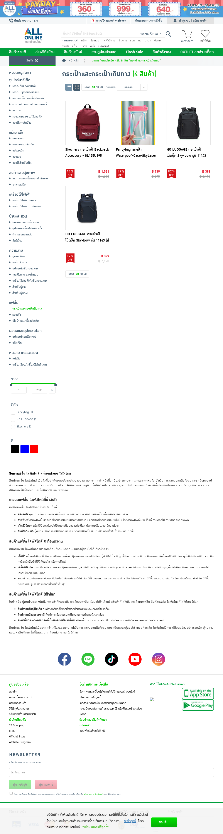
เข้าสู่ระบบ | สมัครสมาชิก (193, 21)
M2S (12, 731)
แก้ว (74, 46)
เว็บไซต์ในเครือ (18, 720)
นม (140, 40)
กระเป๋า (65, 46)
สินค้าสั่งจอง (162, 52)
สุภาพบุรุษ (20, 784)
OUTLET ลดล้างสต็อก (197, 52)
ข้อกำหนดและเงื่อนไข (93, 684)
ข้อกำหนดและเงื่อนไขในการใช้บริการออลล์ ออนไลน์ (107, 691)
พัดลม (157, 40)
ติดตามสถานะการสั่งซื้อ (148, 21)
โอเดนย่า (96, 40)
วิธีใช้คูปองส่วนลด (19, 708)
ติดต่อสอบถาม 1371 (25, 21)
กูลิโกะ (84, 40)
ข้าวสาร (122, 40)
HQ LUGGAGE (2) (27, 419)
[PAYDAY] (111, 8)
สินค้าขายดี (17, 52)
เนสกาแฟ (103, 46)
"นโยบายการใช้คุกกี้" (95, 827)
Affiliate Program (20, 742)
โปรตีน (83, 46)
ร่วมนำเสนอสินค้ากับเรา (93, 720)
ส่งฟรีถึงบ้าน (44, 52)
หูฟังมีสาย (109, 40)
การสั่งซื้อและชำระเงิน (20, 697)
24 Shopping (16, 725)
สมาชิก (13, 691)
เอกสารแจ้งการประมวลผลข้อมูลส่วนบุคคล (102, 703)
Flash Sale (134, 52)
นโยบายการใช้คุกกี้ (90, 697)
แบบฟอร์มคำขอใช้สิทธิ (92, 731)
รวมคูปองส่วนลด (104, 52)
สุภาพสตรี (46, 784)
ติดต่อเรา (85, 725)
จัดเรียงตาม (111, 87)
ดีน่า (92, 46)
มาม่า (148, 40)
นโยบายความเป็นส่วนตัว (94, 794)
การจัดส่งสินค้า (17, 703)
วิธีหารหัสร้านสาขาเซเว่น (22, 714)
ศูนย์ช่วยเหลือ (19, 684)
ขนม (132, 40)
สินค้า (29, 60)
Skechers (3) (24, 427)
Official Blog (17, 736)
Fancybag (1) (25, 412)
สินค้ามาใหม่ (73, 52)
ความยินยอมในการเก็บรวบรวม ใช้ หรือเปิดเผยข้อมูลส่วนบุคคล (110, 711)
